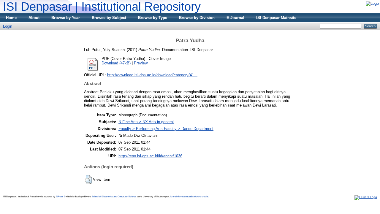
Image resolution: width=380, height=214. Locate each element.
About (33, 17)
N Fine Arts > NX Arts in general (146, 122)
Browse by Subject (109, 17)
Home (11, 17)
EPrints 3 (60, 196)
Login (7, 26)
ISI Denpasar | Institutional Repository (102, 6)
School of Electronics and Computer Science (114, 196)
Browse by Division (197, 17)
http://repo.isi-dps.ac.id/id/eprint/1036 (150, 156)
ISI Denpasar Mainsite (276, 17)
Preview (141, 63)
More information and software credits (189, 196)
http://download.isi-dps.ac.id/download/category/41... (152, 75)
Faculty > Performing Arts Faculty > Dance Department (165, 128)
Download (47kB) (116, 63)
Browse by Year (65, 17)
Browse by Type (152, 17)
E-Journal (235, 17)
